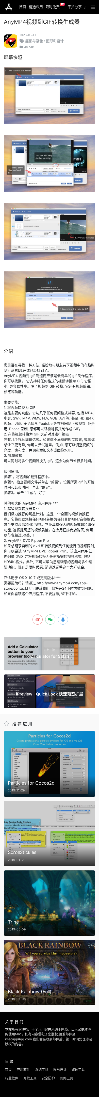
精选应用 (36, 7)
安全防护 (48, 1078)
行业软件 (11, 1078)
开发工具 (30, 1078)
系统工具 (41, 1069)
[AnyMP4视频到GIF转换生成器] (49, 95)
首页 (22, 7)
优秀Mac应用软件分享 (9, 7)
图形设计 (60, 1069)
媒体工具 (78, 1069)
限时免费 (54, 6)
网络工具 (66, 1078)
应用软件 (23, 1069)
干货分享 (75, 7)
